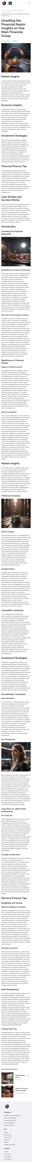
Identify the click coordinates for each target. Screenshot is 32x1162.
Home (3, 10)
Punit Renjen (6, 41)
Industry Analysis (6, 12)
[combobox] (21, 3)
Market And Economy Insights (14, 10)
